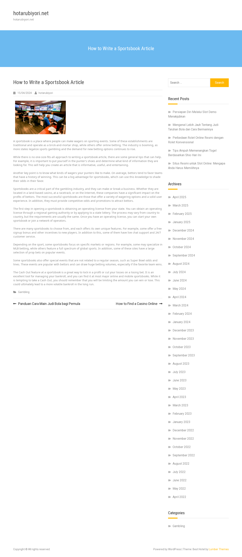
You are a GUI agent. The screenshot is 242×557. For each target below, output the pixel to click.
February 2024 (182, 314)
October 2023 (182, 347)
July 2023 (179, 372)
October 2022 (182, 447)
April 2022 (179, 497)
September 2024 (184, 255)
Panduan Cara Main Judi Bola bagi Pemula (49, 304)
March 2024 (180, 305)
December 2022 (183, 430)
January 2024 (181, 322)
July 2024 (179, 272)
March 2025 (180, 205)
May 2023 (179, 388)
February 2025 (182, 214)
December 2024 (183, 230)
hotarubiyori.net (31, 13)
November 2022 (183, 438)
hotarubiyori (46, 92)
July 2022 (179, 472)
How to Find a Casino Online (136, 304)
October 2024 (182, 247)
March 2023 (180, 405)
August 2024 (181, 264)
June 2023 (180, 380)
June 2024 (180, 280)
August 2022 (181, 463)
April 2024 (179, 297)
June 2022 (180, 480)
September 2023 (184, 355)
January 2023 (181, 422)
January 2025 (181, 222)
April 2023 (179, 397)
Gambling (23, 292)
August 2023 (181, 363)
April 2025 (179, 197)
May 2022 (179, 488)
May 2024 (179, 289)
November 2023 (183, 338)
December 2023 (183, 330)
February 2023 (182, 413)
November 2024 (183, 239)
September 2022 (184, 455)
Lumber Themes (219, 549)
